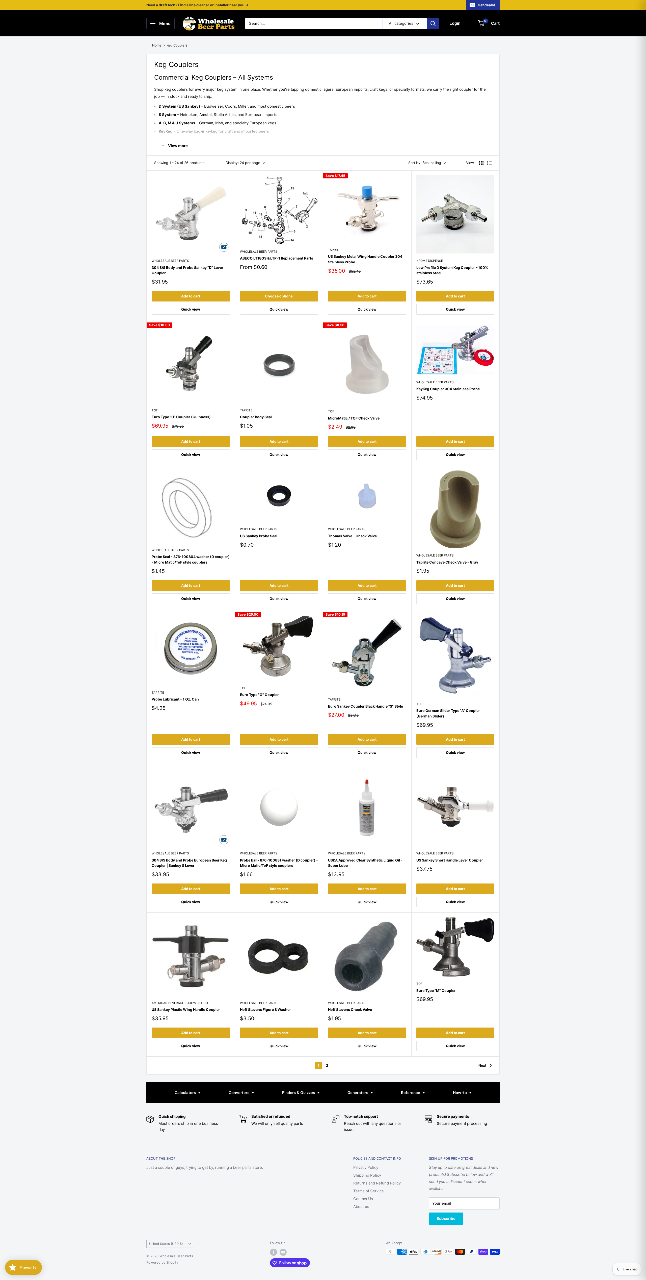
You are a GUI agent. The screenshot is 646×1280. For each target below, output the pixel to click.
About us (361, 1206)
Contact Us (363, 1198)
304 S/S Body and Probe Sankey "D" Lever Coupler (187, 270)
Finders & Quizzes (299, 1092)
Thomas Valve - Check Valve (352, 536)
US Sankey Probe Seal (258, 536)
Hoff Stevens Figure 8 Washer (265, 1009)
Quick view (190, 309)
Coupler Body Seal (256, 417)
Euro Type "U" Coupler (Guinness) (181, 417)
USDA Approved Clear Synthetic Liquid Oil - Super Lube (365, 863)
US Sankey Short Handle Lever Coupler (449, 860)
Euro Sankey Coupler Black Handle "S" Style (365, 706)
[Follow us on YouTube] (283, 1252)
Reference (411, 1092)
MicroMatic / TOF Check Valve (354, 418)
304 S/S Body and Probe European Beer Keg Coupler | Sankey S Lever (189, 863)
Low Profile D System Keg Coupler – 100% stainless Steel (452, 270)
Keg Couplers (177, 45)
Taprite (334, 250)
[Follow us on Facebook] (273, 1252)
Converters (239, 1092)
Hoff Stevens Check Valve (350, 1009)
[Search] (433, 23)
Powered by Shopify (162, 1262)
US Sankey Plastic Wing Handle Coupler (186, 1009)
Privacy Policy (365, 1167)
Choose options (279, 296)
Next (482, 1065)
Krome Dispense (429, 261)
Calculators (186, 1092)
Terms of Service (368, 1191)
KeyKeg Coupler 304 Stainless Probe (448, 389)
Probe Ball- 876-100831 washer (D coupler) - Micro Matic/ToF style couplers (279, 863)
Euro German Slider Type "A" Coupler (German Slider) (448, 713)
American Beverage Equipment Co (180, 1003)
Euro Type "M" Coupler (436, 990)
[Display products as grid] (481, 163)
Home (157, 45)
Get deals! (486, 5)
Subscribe (446, 1218)
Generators (358, 1092)
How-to (460, 1092)
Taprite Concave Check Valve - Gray (447, 562)
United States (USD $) (166, 1244)
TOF (155, 410)
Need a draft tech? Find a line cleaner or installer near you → (197, 5)
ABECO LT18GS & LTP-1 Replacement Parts (276, 258)
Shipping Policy (367, 1175)
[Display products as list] (489, 163)
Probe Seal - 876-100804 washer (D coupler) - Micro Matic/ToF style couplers (191, 559)
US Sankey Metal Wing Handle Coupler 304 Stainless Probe (365, 259)
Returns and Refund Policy (377, 1183)
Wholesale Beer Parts (170, 261)
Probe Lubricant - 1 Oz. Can (175, 699)
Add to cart (190, 296)
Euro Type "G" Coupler (259, 694)
